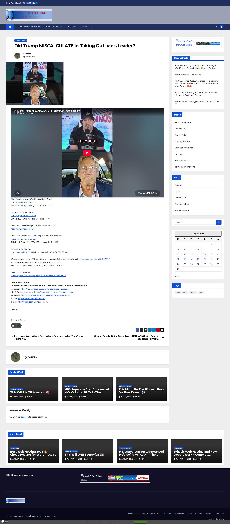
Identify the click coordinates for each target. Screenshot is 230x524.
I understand (140, 522)
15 (211, 254)
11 (185, 254)
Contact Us (88, 27)
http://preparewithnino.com (23, 215)
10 (178, 254)
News (201, 292)
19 (191, 259)
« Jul (177, 276)
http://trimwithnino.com (21, 202)
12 (191, 254)
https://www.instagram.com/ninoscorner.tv (53, 292)
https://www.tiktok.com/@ (22, 252)
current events (181, 292)
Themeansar (51, 516)
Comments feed (182, 204)
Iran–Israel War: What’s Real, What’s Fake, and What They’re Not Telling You (49, 337)
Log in (177, 191)
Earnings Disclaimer (184, 148)
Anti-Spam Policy (183, 122)
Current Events (21, 40)
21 (205, 259)
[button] (217, 27)
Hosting (71, 27)
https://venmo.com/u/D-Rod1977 (95, 259)
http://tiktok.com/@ (26, 302)
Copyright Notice (182, 141)
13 (198, 254)
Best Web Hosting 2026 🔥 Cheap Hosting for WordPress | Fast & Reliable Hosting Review (32, 454)
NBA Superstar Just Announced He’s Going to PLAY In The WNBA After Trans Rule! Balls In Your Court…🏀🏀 (196, 83)
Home (130, 513)
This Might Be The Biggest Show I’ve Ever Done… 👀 (141, 391)
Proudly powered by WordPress (18, 516)
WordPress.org (182, 210)
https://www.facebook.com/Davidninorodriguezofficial (45, 295)
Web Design (15, 448)
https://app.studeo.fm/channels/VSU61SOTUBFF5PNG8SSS (38, 275)
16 (218, 254)
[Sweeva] (128, 477)
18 (185, 259)
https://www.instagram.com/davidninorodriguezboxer (45, 289)
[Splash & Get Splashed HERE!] (93, 477)
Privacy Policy (54, 27)
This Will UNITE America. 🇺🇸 (29, 392)
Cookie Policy (181, 135)
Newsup (40, 516)
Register (178, 185)
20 (198, 259)
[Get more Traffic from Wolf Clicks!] (185, 43)
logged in (24, 417)
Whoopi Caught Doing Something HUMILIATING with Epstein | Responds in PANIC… (127, 337)
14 (205, 254)
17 (178, 259)
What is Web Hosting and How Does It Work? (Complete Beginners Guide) (195, 454)
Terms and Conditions (28, 27)
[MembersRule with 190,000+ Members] (208, 43)
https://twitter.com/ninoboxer (31, 298)
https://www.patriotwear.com (24, 239)
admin (28, 54)
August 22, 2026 (20, 459)
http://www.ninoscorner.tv (22, 229)
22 (211, 259)
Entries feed (180, 198)
